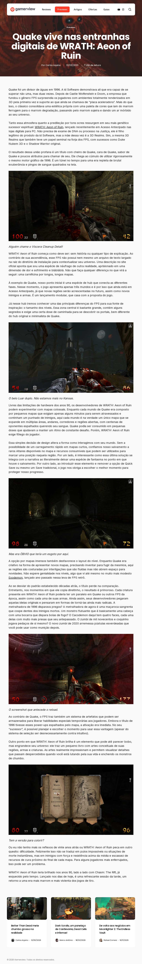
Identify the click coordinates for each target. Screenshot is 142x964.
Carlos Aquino (53, 65)
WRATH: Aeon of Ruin (49, 127)
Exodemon (16, 577)
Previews (71, 27)
